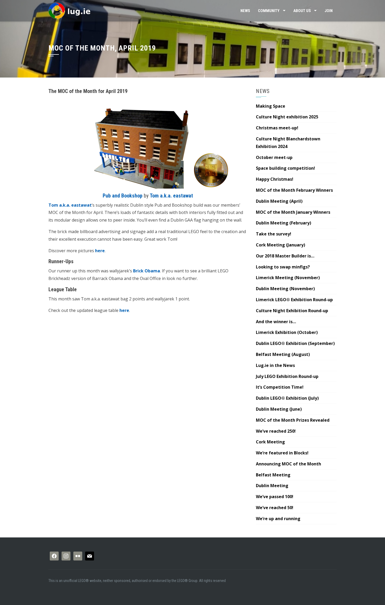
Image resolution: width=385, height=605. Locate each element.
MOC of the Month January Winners (293, 212)
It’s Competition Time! (280, 387)
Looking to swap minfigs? (283, 267)
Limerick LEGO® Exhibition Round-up (294, 299)
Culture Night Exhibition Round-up (292, 311)
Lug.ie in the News (275, 365)
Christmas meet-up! (277, 128)
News (245, 10)
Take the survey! (273, 234)
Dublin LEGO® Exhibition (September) (295, 343)
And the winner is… (276, 321)
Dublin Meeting (272, 485)
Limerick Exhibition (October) (287, 332)
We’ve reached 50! (274, 507)
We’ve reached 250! (276, 431)
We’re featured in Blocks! (282, 453)
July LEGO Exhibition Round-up (287, 376)
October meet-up (274, 157)
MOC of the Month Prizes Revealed (292, 420)
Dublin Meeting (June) (279, 409)
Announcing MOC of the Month (288, 464)
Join (328, 10)
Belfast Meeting (273, 475)
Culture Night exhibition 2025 (287, 117)
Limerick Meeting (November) (288, 277)
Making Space (270, 106)
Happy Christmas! (274, 179)
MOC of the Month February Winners (294, 190)
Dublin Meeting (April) (279, 201)
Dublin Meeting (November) (285, 289)
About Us (302, 10)
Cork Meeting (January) (280, 245)
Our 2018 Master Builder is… (285, 256)
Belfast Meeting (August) (283, 354)
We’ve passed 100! (274, 496)
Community (268, 10)
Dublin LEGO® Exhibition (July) (287, 398)
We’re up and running (278, 518)
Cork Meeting (270, 442)
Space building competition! (285, 168)
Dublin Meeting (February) (283, 223)
